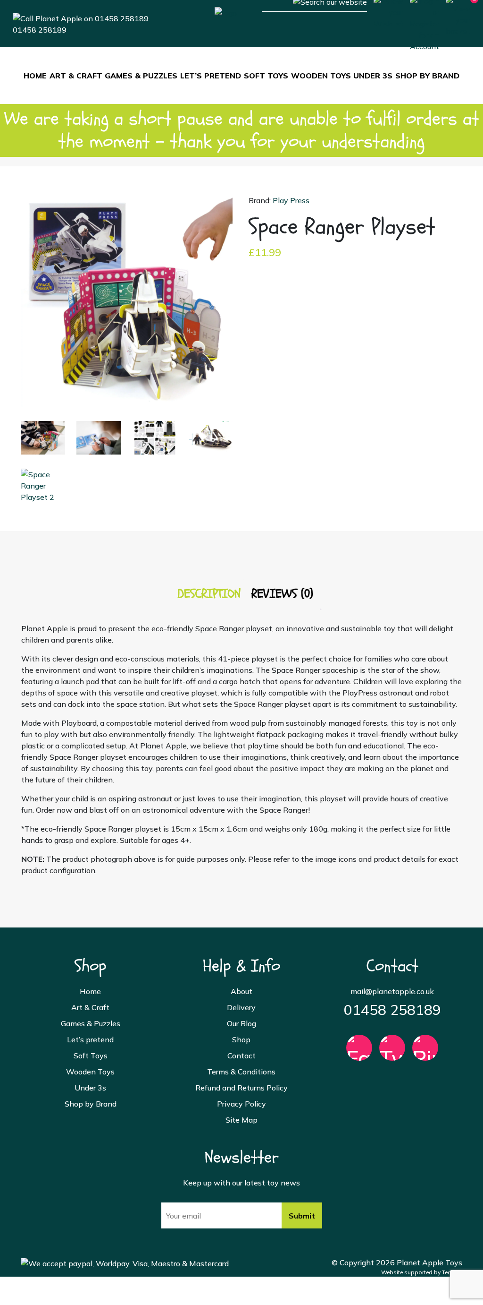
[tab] (209, 594)
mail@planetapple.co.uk (392, 991)
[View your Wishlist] (388, 11)
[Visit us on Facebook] (359, 1052)
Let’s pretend (210, 75)
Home (35, 75)
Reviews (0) (282, 593)
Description (209, 593)
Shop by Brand (427, 75)
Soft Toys (266, 75)
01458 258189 (40, 29)
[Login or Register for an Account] (424, 22)
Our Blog (241, 1023)
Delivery (241, 1007)
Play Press (291, 200)
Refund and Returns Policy (241, 1087)
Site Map (241, 1120)
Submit (302, 1215)
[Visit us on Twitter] (392, 1052)
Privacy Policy (241, 1103)
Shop (241, 1039)
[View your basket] (458, 15)
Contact (241, 1055)
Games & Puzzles (141, 75)
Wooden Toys (321, 75)
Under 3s (372, 75)
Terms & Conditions (241, 1071)
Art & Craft (76, 75)
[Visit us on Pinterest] (425, 1052)
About (241, 991)
